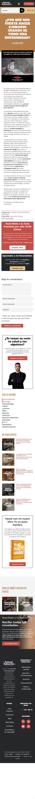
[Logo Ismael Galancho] (6, 2)
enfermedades (7, 218)
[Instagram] (28, 726)
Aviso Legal (9, 754)
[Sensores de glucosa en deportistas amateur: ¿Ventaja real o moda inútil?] (8, 444)
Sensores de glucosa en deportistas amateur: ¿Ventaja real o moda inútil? (24, 441)
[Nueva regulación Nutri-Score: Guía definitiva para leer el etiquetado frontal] (8, 490)
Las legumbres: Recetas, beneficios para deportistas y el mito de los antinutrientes (24, 456)
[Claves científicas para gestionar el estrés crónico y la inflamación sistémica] (8, 505)
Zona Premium (7, 237)
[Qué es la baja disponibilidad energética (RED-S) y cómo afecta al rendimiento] (8, 474)
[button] (3, 604)
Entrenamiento (23, 212)
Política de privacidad (12, 756)
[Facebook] (23, 721)
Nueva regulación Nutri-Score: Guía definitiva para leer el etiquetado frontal (24, 486)
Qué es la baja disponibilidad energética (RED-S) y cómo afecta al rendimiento (24, 471)
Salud (13, 212)
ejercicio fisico (16, 216)
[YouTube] (23, 726)
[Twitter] (28, 721)
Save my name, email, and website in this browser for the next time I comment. (16, 318)
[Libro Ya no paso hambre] (17, 540)
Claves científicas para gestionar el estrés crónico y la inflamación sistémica (24, 501)
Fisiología (5, 214)
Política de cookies (22, 754)
